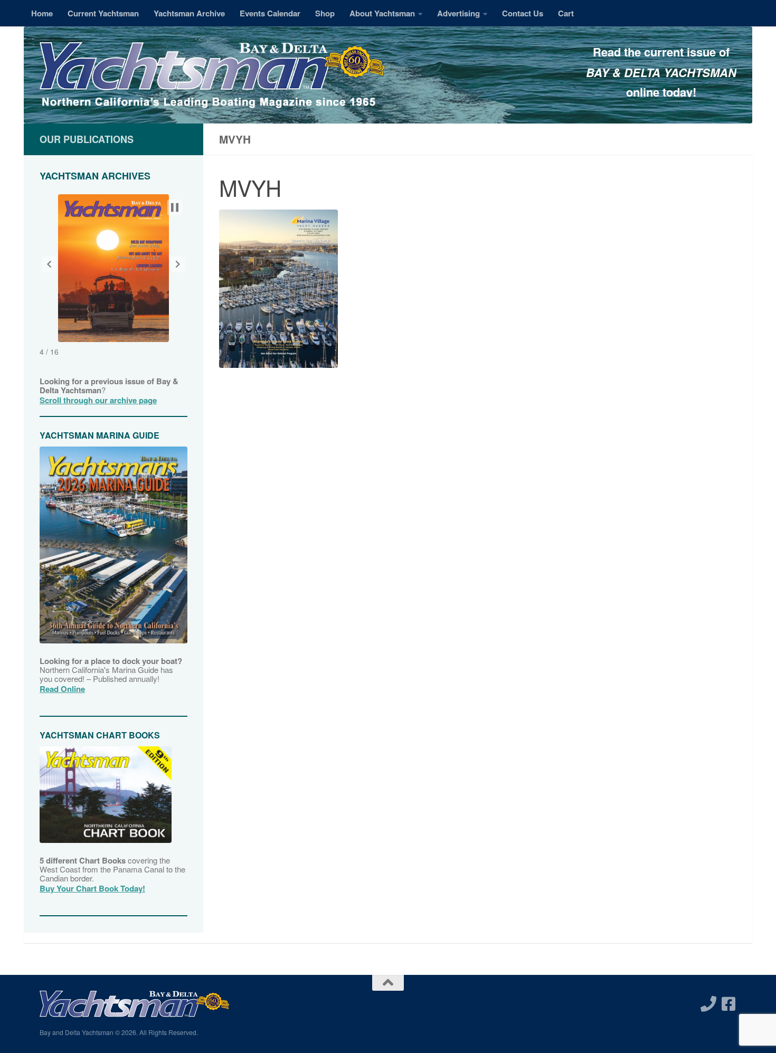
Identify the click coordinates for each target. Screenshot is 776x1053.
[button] (49, 264)
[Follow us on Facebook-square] (728, 1004)
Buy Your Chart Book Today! (92, 888)
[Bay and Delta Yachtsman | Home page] (212, 76)
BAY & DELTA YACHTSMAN (661, 72)
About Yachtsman (382, 13)
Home (42, 13)
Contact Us (522, 13)
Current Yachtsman (103, 13)
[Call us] (708, 1004)
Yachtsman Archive (189, 13)
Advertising (458, 13)
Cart (566, 13)
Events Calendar (270, 13)
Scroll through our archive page (98, 400)
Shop (325, 13)
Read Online (62, 689)
